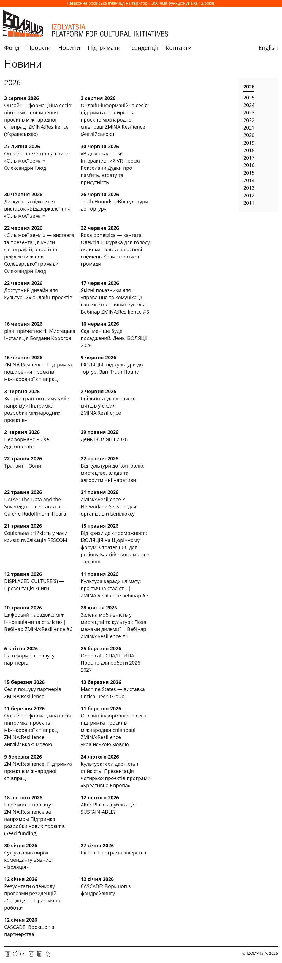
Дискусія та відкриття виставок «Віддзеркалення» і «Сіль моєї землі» (38, 208)
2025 (248, 97)
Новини (69, 48)
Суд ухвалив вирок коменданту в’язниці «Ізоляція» (28, 859)
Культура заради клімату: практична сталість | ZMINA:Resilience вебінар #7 (114, 588)
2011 (248, 202)
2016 (248, 165)
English (268, 48)
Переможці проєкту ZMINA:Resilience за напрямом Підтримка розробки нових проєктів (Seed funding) (34, 819)
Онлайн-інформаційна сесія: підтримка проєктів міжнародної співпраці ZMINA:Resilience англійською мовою (38, 730)
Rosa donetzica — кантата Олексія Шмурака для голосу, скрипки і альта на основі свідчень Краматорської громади (116, 249)
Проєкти (38, 48)
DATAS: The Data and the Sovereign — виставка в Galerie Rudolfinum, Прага (35, 506)
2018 (248, 150)
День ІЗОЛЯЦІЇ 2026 (104, 439)
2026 (248, 86)
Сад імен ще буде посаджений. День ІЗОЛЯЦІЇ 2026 (114, 338)
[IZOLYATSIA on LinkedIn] (39, 955)
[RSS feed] (47, 955)
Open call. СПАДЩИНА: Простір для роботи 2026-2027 (111, 662)
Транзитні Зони (22, 465)
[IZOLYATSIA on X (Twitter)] (15, 955)
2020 (248, 135)
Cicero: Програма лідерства (113, 852)
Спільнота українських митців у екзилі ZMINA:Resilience (108, 405)
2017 (248, 157)
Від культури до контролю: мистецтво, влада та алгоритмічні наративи (113, 472)
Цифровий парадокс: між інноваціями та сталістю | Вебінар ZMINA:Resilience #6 (38, 621)
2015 (248, 172)
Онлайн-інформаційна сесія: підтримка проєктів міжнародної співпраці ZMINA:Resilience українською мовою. (115, 730)
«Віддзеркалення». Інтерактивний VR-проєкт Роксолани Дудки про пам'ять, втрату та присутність (111, 167)
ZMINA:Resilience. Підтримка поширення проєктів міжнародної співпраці (38, 371)
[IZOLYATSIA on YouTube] (23, 955)
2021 (248, 127)
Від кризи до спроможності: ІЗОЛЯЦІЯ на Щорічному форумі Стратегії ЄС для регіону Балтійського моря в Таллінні (115, 547)
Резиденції (143, 48)
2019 (248, 142)
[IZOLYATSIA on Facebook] (7, 955)
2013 (248, 187)
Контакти (179, 48)
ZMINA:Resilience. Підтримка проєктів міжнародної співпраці (38, 770)
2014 (248, 180)
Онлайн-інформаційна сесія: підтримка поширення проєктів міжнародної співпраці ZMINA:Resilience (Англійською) (115, 119)
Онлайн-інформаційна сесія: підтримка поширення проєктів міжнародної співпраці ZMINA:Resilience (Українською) (38, 119)
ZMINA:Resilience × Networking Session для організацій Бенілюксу (108, 506)
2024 (248, 105)
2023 (248, 112)
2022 (248, 120)
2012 (248, 195)
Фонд (11, 48)
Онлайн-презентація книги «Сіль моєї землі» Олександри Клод (36, 160)
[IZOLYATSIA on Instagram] (31, 955)
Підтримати (104, 48)
